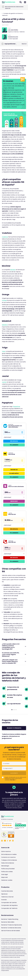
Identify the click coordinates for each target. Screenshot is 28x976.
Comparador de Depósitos (9, 905)
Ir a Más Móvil (14, 473)
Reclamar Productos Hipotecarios (11, 925)
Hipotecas (4, 894)
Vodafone (5, 237)
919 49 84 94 (14, 441)
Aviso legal (4, 874)
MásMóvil (5, 325)
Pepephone (16, 406)
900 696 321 (14, 469)
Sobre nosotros (6, 851)
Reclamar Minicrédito (7, 922)
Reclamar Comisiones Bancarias (11, 928)
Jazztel (4, 382)
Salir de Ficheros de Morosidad (10, 930)
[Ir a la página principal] (8, 2)
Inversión (4, 900)
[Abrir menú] (25, 2)
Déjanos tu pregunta (14, 728)
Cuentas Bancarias (7, 891)
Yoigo (3, 351)
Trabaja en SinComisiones (9, 860)
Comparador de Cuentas (9, 902)
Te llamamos (14, 445)
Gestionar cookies (6, 880)
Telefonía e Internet (7, 897)
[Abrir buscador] (21, 2)
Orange (4, 300)
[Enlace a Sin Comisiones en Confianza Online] (14, 835)
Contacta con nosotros (8, 857)
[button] (13, 709)
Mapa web (4, 877)
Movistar (13, 270)
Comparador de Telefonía (9, 908)
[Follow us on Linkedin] (13, 840)
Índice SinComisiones (7, 863)
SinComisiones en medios (9, 854)
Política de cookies (7, 871)
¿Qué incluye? (7, 437)
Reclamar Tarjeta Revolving (9, 919)
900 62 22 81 (14, 501)
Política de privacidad (7, 869)
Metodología (5, 866)
